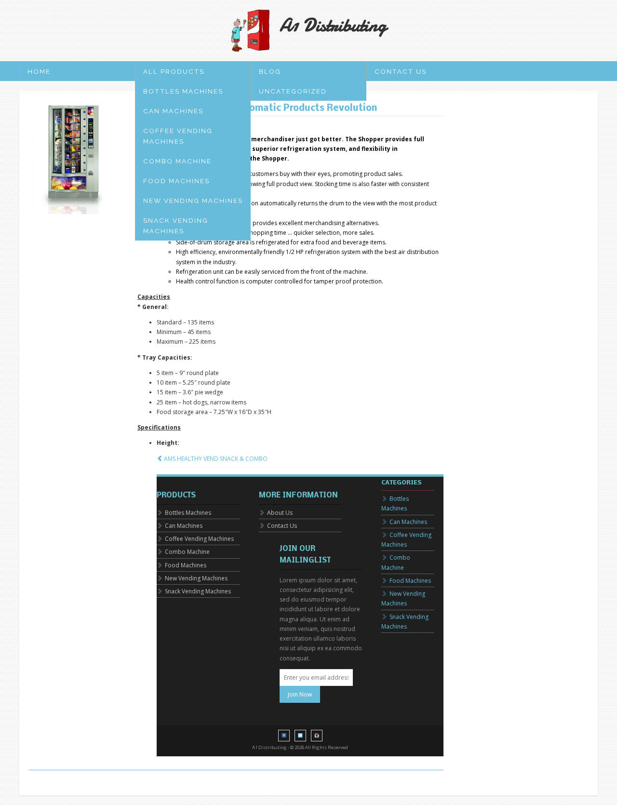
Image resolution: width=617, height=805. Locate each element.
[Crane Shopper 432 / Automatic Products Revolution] (73, 157)
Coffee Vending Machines (178, 136)
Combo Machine (177, 161)
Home (39, 71)
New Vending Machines (193, 200)
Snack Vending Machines (175, 225)
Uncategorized (293, 91)
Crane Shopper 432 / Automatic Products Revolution (257, 108)
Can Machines (173, 111)
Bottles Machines (183, 91)
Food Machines (176, 181)
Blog (270, 71)
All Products (173, 71)
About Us (280, 513)
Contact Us (401, 71)
